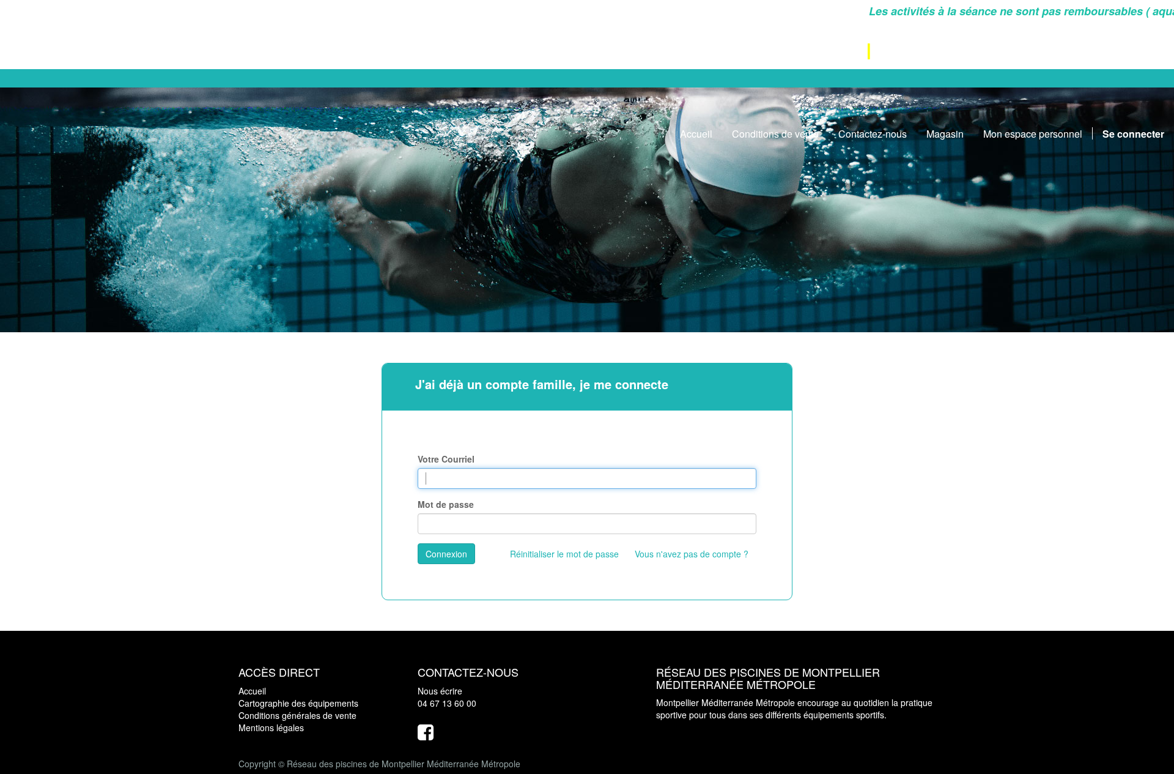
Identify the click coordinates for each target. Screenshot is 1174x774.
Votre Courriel (446, 459)
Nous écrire (440, 691)
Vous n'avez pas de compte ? (691, 554)
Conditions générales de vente (297, 715)
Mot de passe (446, 504)
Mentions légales (271, 727)
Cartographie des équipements (298, 703)
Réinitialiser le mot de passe (564, 554)
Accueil (252, 691)
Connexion (446, 554)
